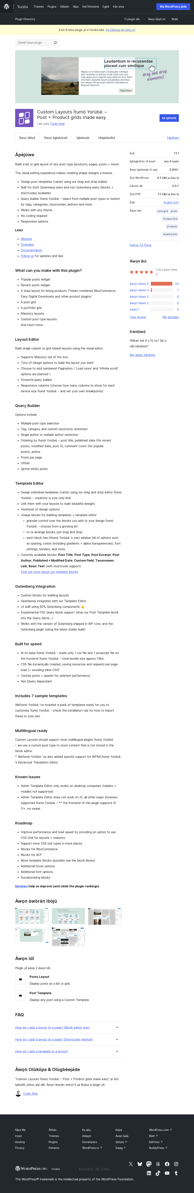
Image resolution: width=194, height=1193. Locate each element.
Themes (54, 1136)
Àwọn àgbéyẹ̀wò (56, 138)
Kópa (119, 1129)
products (172, 226)
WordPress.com (160, 1129)
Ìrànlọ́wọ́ (173, 138)
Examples (27, 244)
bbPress (156, 1142)
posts (174, 211)
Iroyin (18, 1136)
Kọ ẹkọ (86, 1129)
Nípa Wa (20, 1129)
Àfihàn (52, 1129)
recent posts (170, 234)
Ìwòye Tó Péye (140, 245)
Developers (89, 1142)
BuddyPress (158, 1147)
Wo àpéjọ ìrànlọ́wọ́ (142, 355)
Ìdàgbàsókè (106, 138)
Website (26, 239)
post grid (163, 211)
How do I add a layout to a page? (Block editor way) (52, 1027)
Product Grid (170, 218)
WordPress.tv (92, 1147)
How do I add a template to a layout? (41, 1051)
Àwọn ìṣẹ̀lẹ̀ (122, 1136)
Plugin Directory (25, 19)
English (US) (171, 202)
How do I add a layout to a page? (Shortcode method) (54, 1039)
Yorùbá (55, 1168)
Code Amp (57, 124)
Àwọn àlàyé (27, 138)
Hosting (20, 1142)
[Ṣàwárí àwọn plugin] (55, 42)
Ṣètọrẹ (121, 1142)
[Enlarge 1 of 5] (43, 913)
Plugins (53, 1142)
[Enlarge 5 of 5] (116, 913)
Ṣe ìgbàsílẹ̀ (169, 118)
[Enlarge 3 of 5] (80, 913)
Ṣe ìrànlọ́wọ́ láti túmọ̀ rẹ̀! (120, 29)
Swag (121, 1147)
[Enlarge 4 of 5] (80, 932)
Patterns (54, 1147)
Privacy (19, 1147)
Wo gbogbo (170, 317)
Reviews (21, 886)
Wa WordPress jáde (173, 6)
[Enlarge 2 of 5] (43, 932)
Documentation (31, 250)
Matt (153, 1136)
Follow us (27, 256)
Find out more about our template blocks (49, 572)
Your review (138, 317)
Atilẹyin (86, 1136)
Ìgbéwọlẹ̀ (83, 138)
